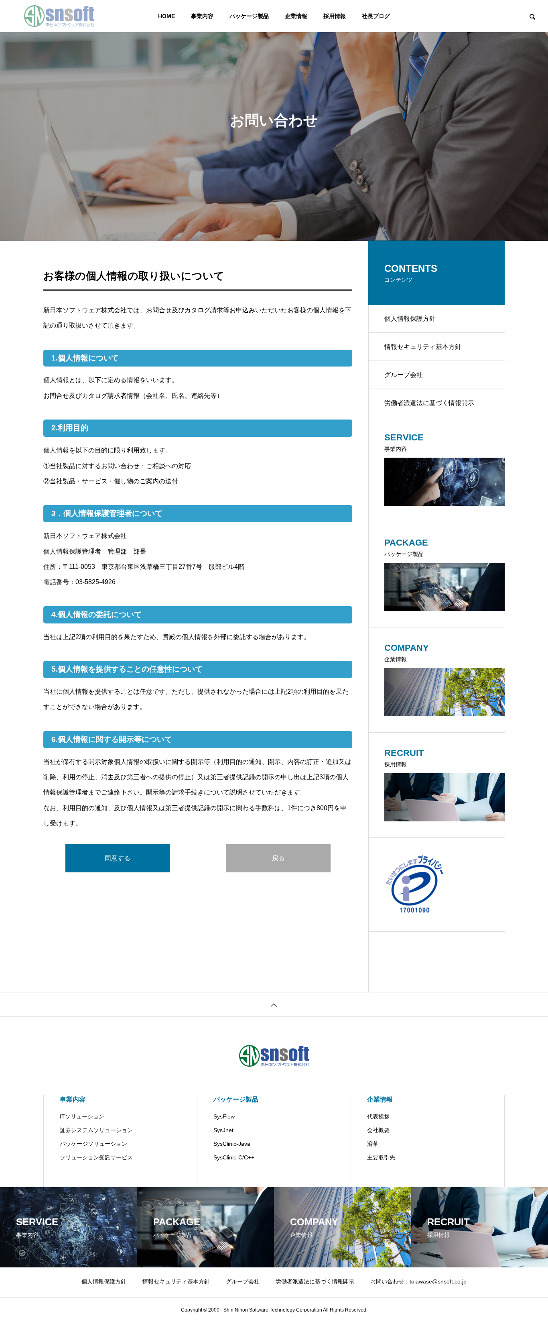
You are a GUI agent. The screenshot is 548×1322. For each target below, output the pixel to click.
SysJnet (223, 1130)
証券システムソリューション (96, 1130)
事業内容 (202, 16)
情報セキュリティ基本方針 (422, 346)
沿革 (372, 1144)
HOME (166, 16)
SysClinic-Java (231, 1144)
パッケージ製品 (249, 16)
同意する (117, 858)
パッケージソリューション (93, 1144)
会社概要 (378, 1130)
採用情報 (334, 16)
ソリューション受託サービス (96, 1157)
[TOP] (274, 1004)
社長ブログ (376, 16)
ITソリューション (82, 1116)
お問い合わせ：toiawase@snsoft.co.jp (418, 1281)
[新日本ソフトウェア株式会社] (59, 16)
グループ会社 (403, 374)
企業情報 (296, 16)
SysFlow (224, 1116)
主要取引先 (381, 1157)
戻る (278, 858)
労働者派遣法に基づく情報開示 (429, 402)
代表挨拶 (378, 1116)
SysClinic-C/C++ (233, 1157)
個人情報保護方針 (410, 318)
